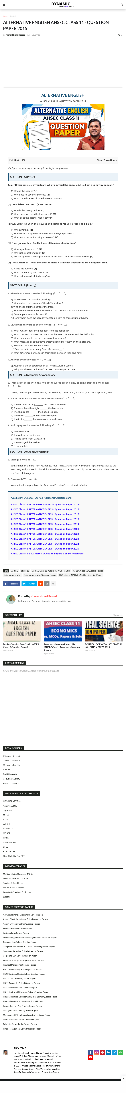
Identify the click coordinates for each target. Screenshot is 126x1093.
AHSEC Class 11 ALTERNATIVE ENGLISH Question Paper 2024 (45, 543)
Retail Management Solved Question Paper (22, 1029)
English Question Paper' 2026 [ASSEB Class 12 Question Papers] (21, 646)
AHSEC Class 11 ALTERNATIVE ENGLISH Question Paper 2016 (45, 509)
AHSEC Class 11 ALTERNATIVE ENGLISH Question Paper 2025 (45, 548)
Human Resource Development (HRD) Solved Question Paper (30, 996)
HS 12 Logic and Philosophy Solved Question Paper (25, 992)
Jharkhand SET (9, 842)
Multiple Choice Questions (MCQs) (18, 874)
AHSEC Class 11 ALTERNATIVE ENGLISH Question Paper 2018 (45, 519)
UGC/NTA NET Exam (12, 801)
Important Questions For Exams (17, 892)
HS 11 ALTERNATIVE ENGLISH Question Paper (80, 575)
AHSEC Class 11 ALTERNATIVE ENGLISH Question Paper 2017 (45, 514)
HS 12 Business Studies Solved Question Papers (24, 974)
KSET (5, 819)
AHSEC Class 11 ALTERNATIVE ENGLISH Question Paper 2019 (45, 523)
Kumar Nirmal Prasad (44, 596)
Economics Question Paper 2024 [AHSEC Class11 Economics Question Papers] (62, 647)
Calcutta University (11, 779)
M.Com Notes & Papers (13, 887)
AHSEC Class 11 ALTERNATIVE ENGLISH (51, 571)
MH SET (6, 815)
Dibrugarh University (12, 756)
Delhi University (10, 774)
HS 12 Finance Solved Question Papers (20, 987)
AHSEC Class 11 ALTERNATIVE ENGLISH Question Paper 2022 (45, 533)
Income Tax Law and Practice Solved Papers (22, 1006)
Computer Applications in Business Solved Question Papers (29, 946)
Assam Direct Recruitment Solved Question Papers (25, 919)
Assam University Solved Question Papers (21, 924)
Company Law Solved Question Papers (20, 942)
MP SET (6, 833)
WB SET (6, 824)
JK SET (6, 847)
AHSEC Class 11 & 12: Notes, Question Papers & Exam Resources (47, 553)
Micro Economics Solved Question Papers (21, 1019)
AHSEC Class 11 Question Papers (88, 571)
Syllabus (6, 897)
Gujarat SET (8, 810)
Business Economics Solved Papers (18, 928)
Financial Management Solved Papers (19, 965)
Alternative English (12, 575)
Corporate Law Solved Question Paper (20, 956)
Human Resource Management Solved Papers (23, 1001)
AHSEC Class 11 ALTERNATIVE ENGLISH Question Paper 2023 (45, 538)
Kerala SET (8, 828)
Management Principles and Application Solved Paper (26, 1015)
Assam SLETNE (10, 806)
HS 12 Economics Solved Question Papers (21, 983)
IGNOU (6, 769)
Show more (118, 615)
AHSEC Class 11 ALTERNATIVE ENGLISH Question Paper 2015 (45, 504)
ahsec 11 (25, 571)
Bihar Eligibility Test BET (14, 856)
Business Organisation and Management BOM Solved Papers (30, 937)
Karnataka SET (9, 851)
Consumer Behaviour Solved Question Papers (23, 951)
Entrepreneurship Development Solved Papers (23, 960)
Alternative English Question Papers (40, 575)
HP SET (6, 838)
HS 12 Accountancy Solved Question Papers (22, 969)
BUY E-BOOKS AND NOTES (15, 878)
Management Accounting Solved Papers (20, 1010)
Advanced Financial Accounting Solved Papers (23, 915)
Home (5, 16)
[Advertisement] (63, 61)
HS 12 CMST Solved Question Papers (19, 978)
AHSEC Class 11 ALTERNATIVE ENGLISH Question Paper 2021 (45, 528)
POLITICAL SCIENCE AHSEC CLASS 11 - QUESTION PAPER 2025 (103, 646)
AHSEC (13, 16)
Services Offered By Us (13, 883)
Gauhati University (11, 760)
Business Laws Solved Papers (16, 933)
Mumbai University (11, 765)
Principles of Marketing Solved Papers (20, 1024)
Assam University (11, 783)
